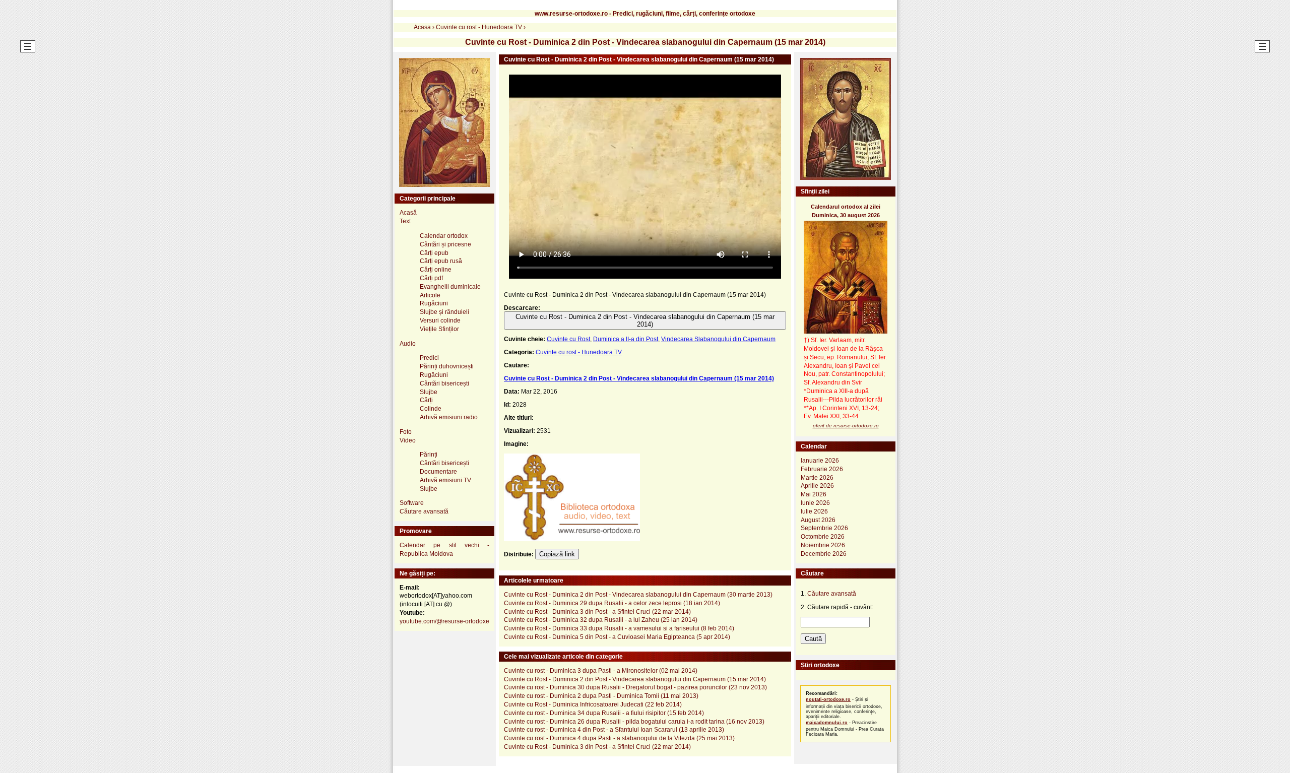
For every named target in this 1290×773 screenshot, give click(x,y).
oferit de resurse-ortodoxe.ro (846, 425)
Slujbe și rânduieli (444, 311)
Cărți (426, 400)
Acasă (408, 212)
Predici (429, 357)
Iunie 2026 (815, 502)
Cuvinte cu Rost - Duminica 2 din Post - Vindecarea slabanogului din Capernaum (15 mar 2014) (645, 320)
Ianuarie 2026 (820, 460)
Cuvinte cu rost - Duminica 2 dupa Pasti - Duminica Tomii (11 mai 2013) (601, 695)
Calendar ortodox (444, 235)
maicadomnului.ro (827, 722)
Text (405, 221)
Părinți (428, 454)
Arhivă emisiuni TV (445, 480)
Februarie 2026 (822, 469)
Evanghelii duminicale (450, 286)
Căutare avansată (424, 511)
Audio (408, 343)
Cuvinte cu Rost (568, 339)
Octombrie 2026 (823, 536)
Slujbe (428, 392)
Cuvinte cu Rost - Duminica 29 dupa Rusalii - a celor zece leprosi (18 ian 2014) (612, 603)
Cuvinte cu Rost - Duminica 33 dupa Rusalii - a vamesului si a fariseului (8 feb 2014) (619, 628)
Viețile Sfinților (439, 329)
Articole (430, 295)
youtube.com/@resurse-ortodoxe (444, 621)
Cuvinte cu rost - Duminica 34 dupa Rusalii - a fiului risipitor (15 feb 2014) (604, 713)
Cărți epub (434, 252)
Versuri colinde (440, 320)
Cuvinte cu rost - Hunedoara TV (579, 352)
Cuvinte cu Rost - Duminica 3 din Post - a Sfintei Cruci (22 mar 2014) (597, 611)
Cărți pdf (431, 278)
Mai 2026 (813, 494)
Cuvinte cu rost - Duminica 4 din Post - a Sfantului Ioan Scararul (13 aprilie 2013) (614, 729)
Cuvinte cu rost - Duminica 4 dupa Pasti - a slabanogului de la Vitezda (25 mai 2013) (619, 738)
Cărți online (436, 269)
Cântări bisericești (444, 383)
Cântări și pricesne (445, 244)
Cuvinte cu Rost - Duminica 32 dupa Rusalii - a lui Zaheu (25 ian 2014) (600, 619)
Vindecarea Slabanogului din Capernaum (718, 339)
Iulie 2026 (814, 511)
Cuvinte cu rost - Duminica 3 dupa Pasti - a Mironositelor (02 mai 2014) (600, 670)
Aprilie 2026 (817, 485)
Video (408, 440)
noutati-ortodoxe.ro (828, 699)
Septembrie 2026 (824, 528)
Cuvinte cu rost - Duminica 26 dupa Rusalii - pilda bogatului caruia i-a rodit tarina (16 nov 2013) (634, 721)
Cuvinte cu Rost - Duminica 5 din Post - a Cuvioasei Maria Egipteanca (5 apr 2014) (617, 636)
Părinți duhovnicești (447, 366)
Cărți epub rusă (441, 261)
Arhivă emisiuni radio (449, 417)
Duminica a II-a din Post (625, 339)
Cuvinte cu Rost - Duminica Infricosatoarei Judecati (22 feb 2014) (593, 704)
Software (412, 502)
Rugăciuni (434, 303)
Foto (406, 431)
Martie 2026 (817, 477)
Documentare (438, 471)
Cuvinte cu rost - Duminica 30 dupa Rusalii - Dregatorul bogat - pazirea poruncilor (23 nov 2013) (635, 687)
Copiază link (557, 554)
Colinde (430, 408)
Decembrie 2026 (824, 553)
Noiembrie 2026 (823, 545)
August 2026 (818, 520)
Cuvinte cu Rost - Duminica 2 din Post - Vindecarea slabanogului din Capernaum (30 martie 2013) (638, 594)
